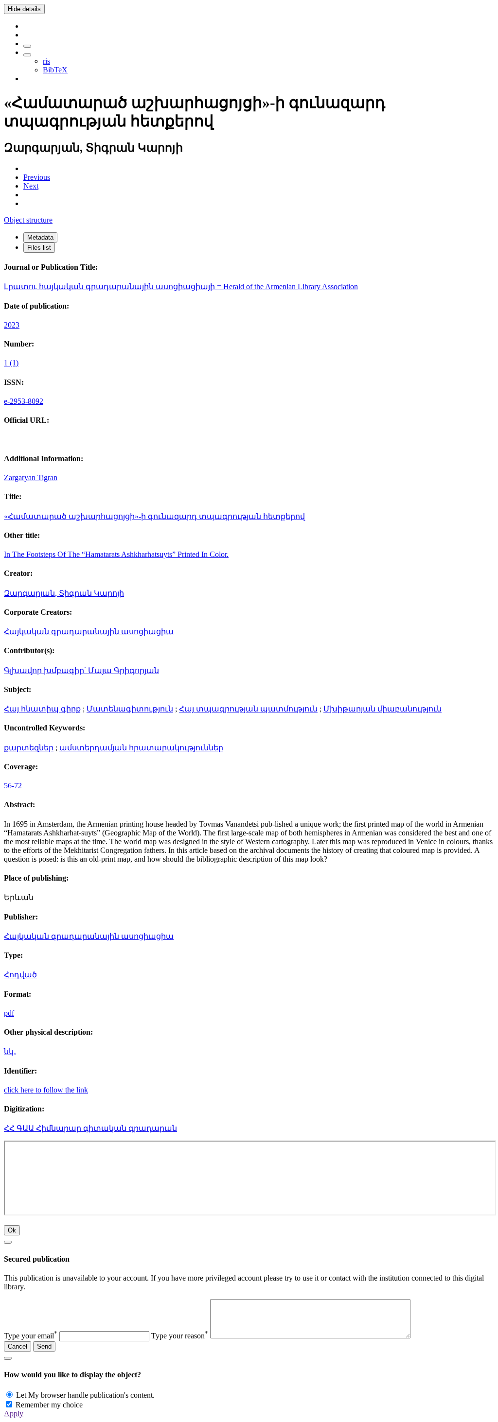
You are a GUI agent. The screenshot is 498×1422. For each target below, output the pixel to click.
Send (44, 1346)
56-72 (13, 785)
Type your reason (179, 1336)
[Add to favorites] (27, 46)
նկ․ (10, 1051)
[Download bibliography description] (27, 54)
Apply (13, 1413)
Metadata (40, 237)
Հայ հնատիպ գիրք (42, 709)
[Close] (8, 1242)
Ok (12, 1230)
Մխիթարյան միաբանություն (382, 709)
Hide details (24, 9)
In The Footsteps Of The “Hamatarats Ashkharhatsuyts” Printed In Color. (116, 554)
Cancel (17, 1346)
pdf (9, 1013)
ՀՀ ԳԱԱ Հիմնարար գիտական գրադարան (90, 1128)
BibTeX (55, 70)
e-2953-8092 (23, 401)
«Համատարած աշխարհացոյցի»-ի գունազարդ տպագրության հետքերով (154, 516)
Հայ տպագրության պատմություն (248, 709)
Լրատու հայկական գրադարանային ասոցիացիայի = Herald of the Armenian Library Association (181, 286)
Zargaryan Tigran (30, 477)
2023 (11, 325)
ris (46, 61)
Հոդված (20, 975)
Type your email (30, 1336)
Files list (39, 247)
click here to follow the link (46, 1090)
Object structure (28, 220)
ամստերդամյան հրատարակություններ (141, 748)
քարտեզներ (28, 748)
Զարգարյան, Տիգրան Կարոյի (64, 593)
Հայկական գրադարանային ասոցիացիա (89, 631)
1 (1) (11, 363)
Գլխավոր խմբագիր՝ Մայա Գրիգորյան (81, 670)
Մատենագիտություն (130, 709)
